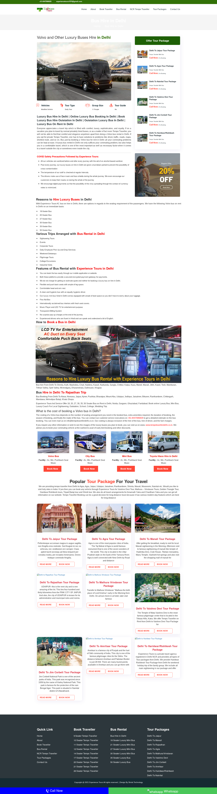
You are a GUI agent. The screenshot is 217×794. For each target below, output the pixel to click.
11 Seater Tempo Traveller (86, 744)
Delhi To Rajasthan (156, 744)
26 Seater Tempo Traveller (86, 771)
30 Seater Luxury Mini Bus (122, 753)
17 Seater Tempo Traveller (86, 757)
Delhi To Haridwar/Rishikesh (160, 771)
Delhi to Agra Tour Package (161, 66)
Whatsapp (170, 791)
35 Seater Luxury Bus (120, 757)
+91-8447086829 (45, 1)
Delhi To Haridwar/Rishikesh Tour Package (161, 134)
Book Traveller (106, 9)
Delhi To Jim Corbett (156, 762)
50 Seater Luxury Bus (120, 762)
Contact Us (175, 9)
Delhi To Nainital (155, 775)
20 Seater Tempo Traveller (86, 762)
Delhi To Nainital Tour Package (162, 81)
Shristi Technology (135, 782)
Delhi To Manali (154, 740)
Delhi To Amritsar (155, 766)
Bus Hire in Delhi (118, 736)
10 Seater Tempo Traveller (86, 740)
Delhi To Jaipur (154, 736)
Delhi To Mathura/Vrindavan (160, 753)
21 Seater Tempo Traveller (86, 766)
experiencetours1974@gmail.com (69, 1)
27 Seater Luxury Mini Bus (122, 749)
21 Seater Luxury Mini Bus (122, 744)
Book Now (52, 468)
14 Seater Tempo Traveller (86, 753)
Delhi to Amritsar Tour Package (108, 646)
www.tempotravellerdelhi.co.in (159, 425)
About (93, 9)
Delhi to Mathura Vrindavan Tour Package (108, 584)
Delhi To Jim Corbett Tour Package (160, 116)
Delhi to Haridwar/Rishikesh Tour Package (158, 647)
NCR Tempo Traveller (139, 9)
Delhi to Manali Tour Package (157, 539)
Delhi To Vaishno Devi (157, 757)
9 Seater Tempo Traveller (85, 736)
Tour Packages (159, 9)
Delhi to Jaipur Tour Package (162, 50)
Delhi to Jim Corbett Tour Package (59, 672)
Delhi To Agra (153, 749)
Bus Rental (121, 9)
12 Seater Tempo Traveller (86, 749)
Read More (46, 564)
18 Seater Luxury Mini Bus (122, 740)
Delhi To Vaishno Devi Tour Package (161, 98)
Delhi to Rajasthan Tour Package (59, 582)
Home (84, 9)
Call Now (56, 790)
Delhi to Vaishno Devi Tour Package (157, 608)
